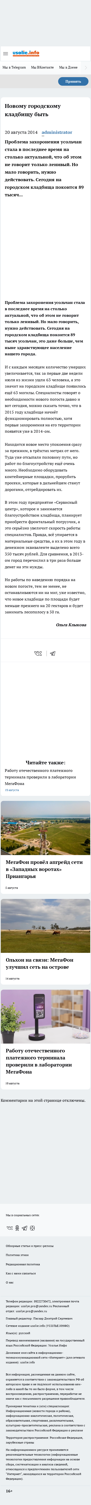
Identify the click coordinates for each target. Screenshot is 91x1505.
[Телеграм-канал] (25, 1228)
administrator (57, 132)
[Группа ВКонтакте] (9, 1228)
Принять (73, 81)
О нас (10, 1282)
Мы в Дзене (68, 67)
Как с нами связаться (21, 1273)
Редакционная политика (23, 1264)
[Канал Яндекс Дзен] (32, 1228)
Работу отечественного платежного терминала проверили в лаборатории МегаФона (40, 780)
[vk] (38, 653)
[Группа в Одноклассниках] (17, 1228)
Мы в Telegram (14, 67)
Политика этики (17, 1255)
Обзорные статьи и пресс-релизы (30, 1246)
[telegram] (54, 653)
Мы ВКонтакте (42, 67)
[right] (86, 67)
